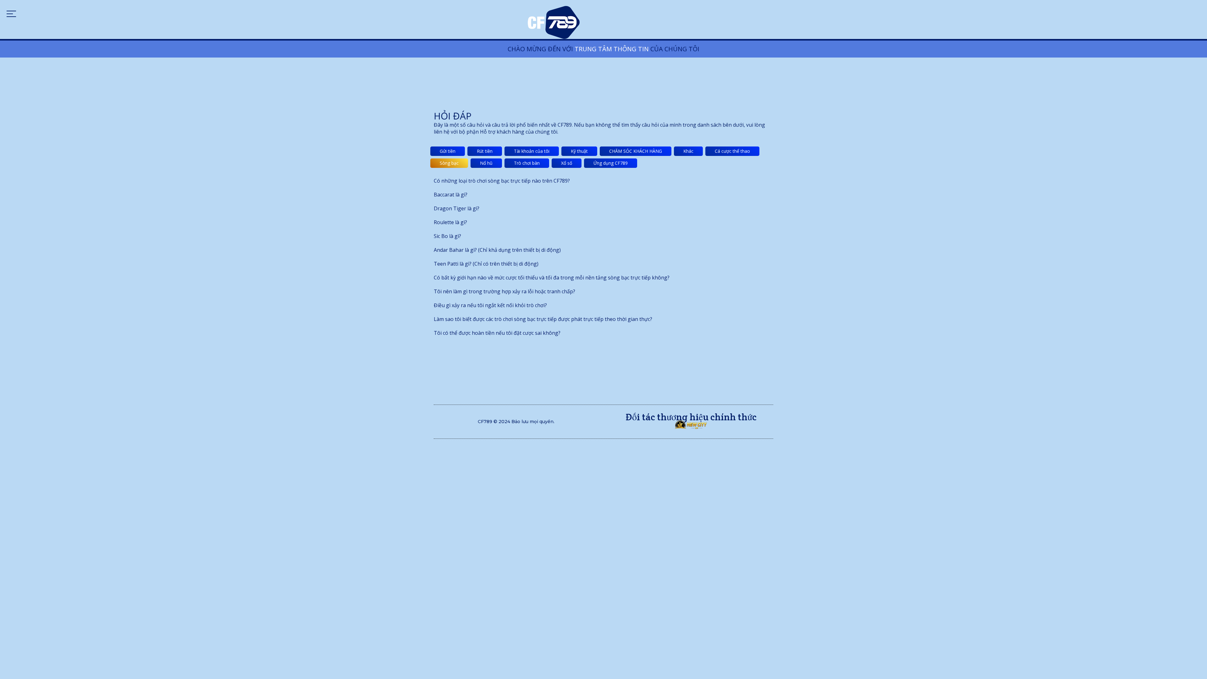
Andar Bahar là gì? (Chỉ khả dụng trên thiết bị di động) (497, 249)
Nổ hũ (486, 163)
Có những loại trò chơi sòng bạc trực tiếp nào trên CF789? (502, 180)
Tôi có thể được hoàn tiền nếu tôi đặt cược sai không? (497, 332)
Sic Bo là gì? (447, 236)
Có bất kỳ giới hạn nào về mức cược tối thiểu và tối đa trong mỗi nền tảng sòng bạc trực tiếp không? (552, 277)
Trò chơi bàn (527, 163)
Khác (688, 151)
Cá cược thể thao (732, 151)
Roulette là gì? (450, 222)
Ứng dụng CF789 (610, 163)
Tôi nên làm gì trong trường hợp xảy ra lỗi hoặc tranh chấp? (504, 291)
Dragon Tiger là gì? (456, 208)
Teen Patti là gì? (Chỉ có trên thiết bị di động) (486, 263)
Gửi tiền (447, 151)
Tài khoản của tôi (531, 151)
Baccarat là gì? (450, 194)
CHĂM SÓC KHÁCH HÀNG (635, 151)
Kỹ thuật (579, 151)
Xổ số (566, 163)
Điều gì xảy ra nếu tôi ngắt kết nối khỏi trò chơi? (490, 305)
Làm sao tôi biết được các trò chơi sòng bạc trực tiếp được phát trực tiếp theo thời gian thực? (543, 319)
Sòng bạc (449, 163)
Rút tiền (485, 151)
